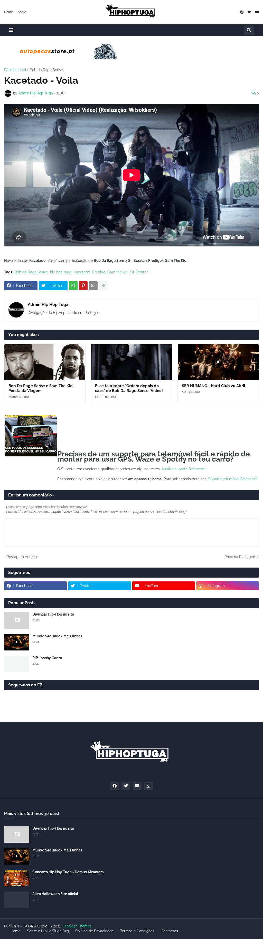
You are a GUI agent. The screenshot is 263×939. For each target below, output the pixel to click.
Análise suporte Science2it (184, 469)
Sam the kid (118, 272)
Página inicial (15, 70)
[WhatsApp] (73, 285)
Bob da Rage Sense (46, 70)
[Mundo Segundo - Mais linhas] (16, 642)
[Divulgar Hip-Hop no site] (16, 620)
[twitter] (249, 12)
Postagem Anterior (22, 557)
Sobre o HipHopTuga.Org (48, 931)
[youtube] (257, 12)
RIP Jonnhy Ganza (47, 658)
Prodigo (98, 272)
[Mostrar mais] (103, 285)
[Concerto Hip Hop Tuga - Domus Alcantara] (16, 878)
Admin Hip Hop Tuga (48, 304)
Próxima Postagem (240, 557)
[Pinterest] (83, 285)
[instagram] (148, 786)
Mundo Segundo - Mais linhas (57, 636)
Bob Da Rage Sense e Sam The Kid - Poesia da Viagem (41, 388)
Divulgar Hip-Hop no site (53, 614)
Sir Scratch (139, 272)
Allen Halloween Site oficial (55, 894)
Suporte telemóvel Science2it (233, 479)
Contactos (169, 931)
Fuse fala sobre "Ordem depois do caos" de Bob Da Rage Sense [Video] (129, 388)
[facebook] (241, 12)
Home (8, 12)
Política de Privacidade (94, 931)
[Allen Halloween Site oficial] (16, 900)
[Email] (93, 285)
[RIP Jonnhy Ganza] (16, 664)
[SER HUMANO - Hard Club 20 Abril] (218, 362)
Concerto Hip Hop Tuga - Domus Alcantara (68, 872)
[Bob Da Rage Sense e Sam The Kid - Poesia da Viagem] (44, 362)
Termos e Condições (137, 931)
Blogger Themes (77, 926)
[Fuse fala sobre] (131, 362)
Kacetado (82, 272)
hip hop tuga (60, 272)
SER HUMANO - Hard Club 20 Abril (213, 386)
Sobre (22, 12)
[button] (11, 30)
